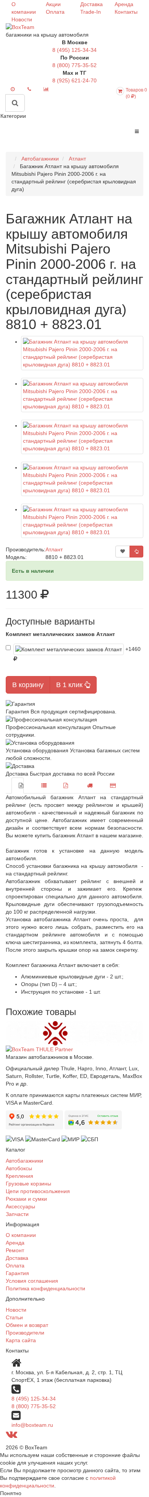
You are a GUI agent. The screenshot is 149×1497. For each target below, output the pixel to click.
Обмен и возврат (27, 1325)
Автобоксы (19, 1168)
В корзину (28, 685)
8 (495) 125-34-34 (74, 50)
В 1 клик (70, 685)
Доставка (91, 4)
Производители (25, 1333)
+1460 (133, 649)
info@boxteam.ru (32, 1425)
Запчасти (17, 1214)
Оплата (55, 12)
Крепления (19, 1176)
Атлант (54, 549)
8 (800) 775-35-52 (74, 65)
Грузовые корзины (28, 1184)
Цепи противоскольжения (38, 1191)
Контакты (126, 12)
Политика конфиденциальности (45, 1288)
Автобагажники (24, 1161)
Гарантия (17, 1273)
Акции (53, 4)
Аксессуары (20, 1206)
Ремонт (15, 1250)
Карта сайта (21, 1340)
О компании (21, 1235)
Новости (21, 19)
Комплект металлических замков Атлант (60, 634)
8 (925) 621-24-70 (74, 80)
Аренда (124, 4)
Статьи (14, 1317)
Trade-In (90, 12)
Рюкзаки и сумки (26, 1199)
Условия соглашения (32, 1281)
